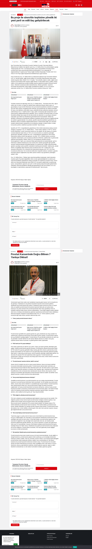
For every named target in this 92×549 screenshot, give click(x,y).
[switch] (20, 5)
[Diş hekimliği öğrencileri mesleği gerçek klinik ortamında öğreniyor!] (34, 208)
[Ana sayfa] (25, 9)
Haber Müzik (17, 25)
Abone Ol (14, 5)
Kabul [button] (16, 544)
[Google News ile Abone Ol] (15, 62)
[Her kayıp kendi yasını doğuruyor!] (18, 97)
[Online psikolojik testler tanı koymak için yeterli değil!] (18, 208)
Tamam (75, 547)
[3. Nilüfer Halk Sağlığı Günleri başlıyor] (51, 97)
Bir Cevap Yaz (15, 216)
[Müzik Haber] (46, 5)
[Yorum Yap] (43, 62)
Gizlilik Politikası (6, 544)
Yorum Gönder (15, 245)
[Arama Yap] (76, 5)
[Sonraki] (19, 1)
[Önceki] (18, 1)
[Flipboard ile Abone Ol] (22, 62)
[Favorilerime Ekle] (40, 62)
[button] (79, 5)
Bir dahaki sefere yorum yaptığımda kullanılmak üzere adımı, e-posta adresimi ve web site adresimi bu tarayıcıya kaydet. (34, 241)
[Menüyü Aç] (10, 5)
